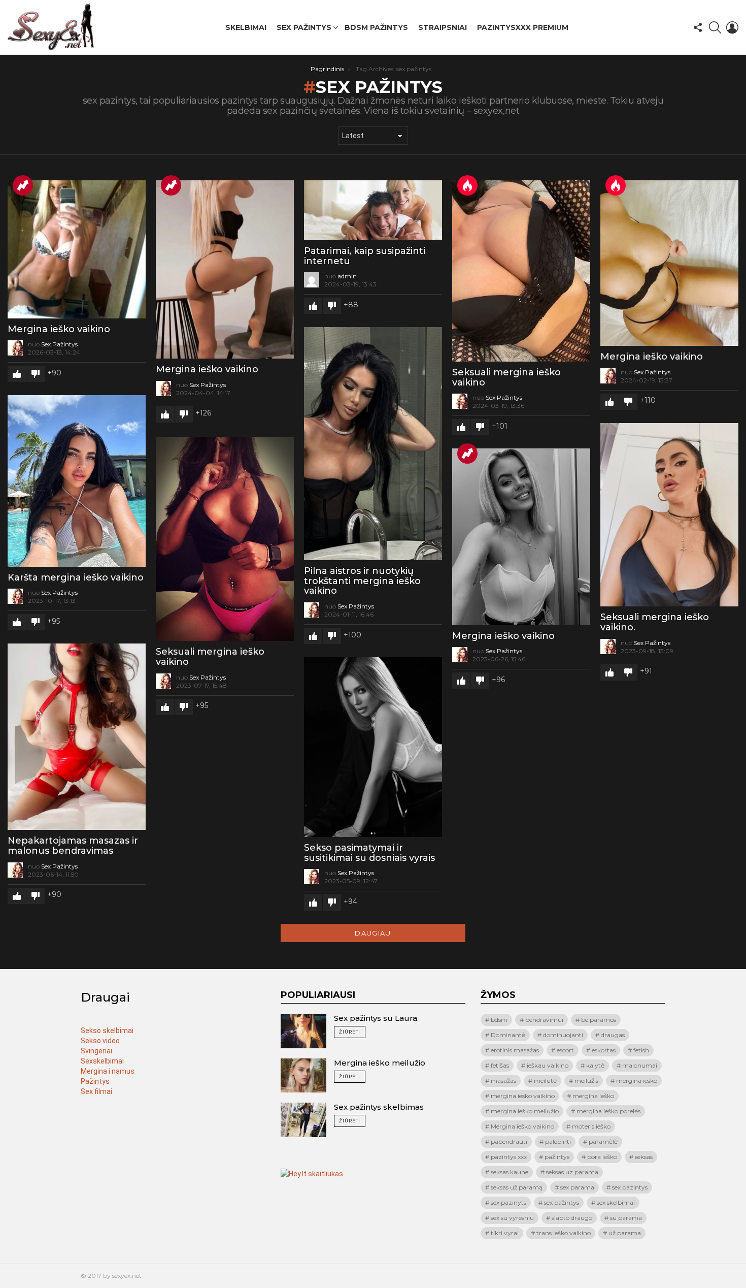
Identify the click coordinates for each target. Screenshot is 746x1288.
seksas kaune (509, 1172)
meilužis (586, 1080)
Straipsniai (442, 27)
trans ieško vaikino (563, 1233)
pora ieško (602, 1157)
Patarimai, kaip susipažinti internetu (364, 256)
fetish (641, 1050)
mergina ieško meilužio (525, 1111)
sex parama (577, 1187)
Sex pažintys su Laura (375, 1018)
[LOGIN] (732, 27)
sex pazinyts (508, 1202)
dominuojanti (563, 1035)
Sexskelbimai (102, 1061)
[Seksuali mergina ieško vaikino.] (669, 515)
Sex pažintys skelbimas (379, 1107)
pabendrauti (509, 1141)
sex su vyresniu (512, 1217)
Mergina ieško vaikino (59, 329)
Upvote (17, 374)
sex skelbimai (616, 1202)
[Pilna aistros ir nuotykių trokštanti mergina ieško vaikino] (373, 443)
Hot (467, 185)
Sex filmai (96, 1091)
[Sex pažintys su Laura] (303, 1031)
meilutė (545, 1080)
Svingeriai (96, 1051)
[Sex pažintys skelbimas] (303, 1120)
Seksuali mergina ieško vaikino (506, 377)
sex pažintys (561, 1202)
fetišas (500, 1065)
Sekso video (100, 1041)
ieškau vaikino (547, 1065)
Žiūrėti (349, 1032)
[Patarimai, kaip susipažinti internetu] (373, 210)
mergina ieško (593, 1096)
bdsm (499, 1019)
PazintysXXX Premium (522, 27)
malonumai (639, 1065)
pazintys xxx (509, 1157)
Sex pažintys (304, 27)
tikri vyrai (505, 1233)
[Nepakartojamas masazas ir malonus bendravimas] (77, 736)
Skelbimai (245, 27)
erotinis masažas (515, 1050)
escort (565, 1050)
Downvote (35, 374)
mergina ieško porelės (608, 1111)
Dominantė (508, 1035)
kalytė (595, 1065)
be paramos (598, 1019)
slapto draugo (572, 1217)
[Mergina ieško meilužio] (303, 1075)
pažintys (557, 1157)
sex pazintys (630, 1187)
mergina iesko (636, 1080)
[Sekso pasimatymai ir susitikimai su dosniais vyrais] (373, 747)
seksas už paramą (516, 1187)
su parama (626, 1217)
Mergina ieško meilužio (379, 1063)
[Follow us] (698, 27)
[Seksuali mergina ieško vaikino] (521, 271)
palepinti (558, 1141)
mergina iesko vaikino (523, 1096)
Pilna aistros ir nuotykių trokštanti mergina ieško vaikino (362, 580)
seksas (644, 1157)
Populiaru (23, 185)
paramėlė (603, 1141)
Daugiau (373, 933)
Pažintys (95, 1081)
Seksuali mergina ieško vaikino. (654, 622)
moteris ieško (591, 1126)
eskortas (604, 1050)
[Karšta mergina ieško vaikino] (77, 480)
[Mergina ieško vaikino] (77, 249)
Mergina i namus (107, 1071)
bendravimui (544, 1019)
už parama (624, 1233)
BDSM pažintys (376, 27)
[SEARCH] (715, 27)
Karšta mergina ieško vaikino (76, 577)
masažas (503, 1080)
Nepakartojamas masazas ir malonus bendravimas (73, 845)
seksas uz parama (572, 1172)
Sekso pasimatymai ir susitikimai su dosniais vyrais (369, 852)
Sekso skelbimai (107, 1030)
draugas (613, 1035)
